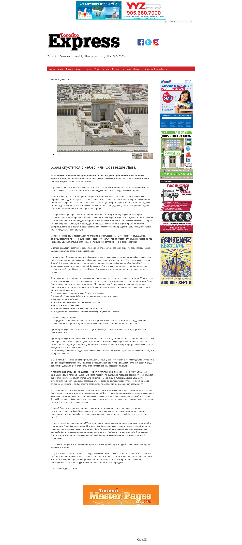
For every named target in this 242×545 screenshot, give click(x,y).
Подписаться (129, 519)
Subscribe (164, 522)
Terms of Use (55, 542)
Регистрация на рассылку (132, 69)
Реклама (115, 69)
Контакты (105, 69)
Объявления (129, 528)
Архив (89, 69)
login (165, 22)
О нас (96, 69)
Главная (52, 69)
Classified (79, 69)
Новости (69, 69)
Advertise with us (168, 519)
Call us (163, 516)
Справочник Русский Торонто (156, 69)
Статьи (60, 69)
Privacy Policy (65, 542)
